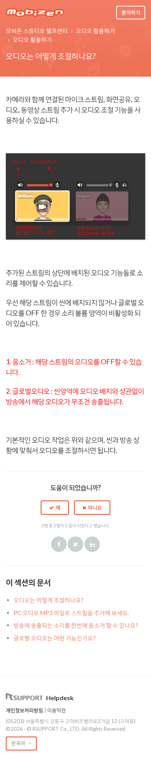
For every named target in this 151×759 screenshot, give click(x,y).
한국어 (18, 743)
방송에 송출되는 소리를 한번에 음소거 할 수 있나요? (76, 625)
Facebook (59, 544)
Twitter (75, 544)
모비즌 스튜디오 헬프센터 (37, 30)
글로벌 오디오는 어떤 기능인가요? (55, 637)
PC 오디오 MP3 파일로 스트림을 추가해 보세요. (71, 612)
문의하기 (131, 12)
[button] (55, 507)
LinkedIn (92, 544)
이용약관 (56, 710)
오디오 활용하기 (95, 30)
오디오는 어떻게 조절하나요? (49, 599)
